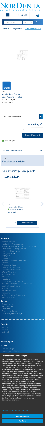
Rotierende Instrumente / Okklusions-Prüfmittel (19, 246)
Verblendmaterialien (9, 291)
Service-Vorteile (7, 304)
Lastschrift (5, 332)
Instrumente (6, 258)
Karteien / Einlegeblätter (12, 29)
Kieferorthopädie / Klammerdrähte (14, 295)
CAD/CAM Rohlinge (9, 272)
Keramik (5, 288)
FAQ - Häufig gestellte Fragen (12, 313)
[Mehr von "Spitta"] (6, 85)
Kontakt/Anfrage (8, 349)
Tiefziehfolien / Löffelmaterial (12, 281)
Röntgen (5, 263)
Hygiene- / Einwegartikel (11, 251)
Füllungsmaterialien (9, 253)
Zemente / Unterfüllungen (11, 267)
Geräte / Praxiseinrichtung (11, 270)
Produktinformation (12, 151)
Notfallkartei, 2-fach (15, 207)
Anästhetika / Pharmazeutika (12, 244)
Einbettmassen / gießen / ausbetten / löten (18, 284)
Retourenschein (7, 306)
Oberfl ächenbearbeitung (11, 286)
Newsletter (6, 309)
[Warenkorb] (37, 15)
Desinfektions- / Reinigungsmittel (14, 249)
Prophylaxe (6, 256)
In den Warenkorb (32, 135)
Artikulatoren (6, 277)
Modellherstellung (8, 274)
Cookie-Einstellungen (9, 311)
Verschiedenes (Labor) (10, 297)
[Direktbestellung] (36, 22)
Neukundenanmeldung (10, 351)
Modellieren (6, 279)
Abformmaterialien (8, 242)
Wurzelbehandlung (9, 265)
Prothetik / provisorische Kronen (14, 260)
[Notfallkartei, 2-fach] (22, 194)
